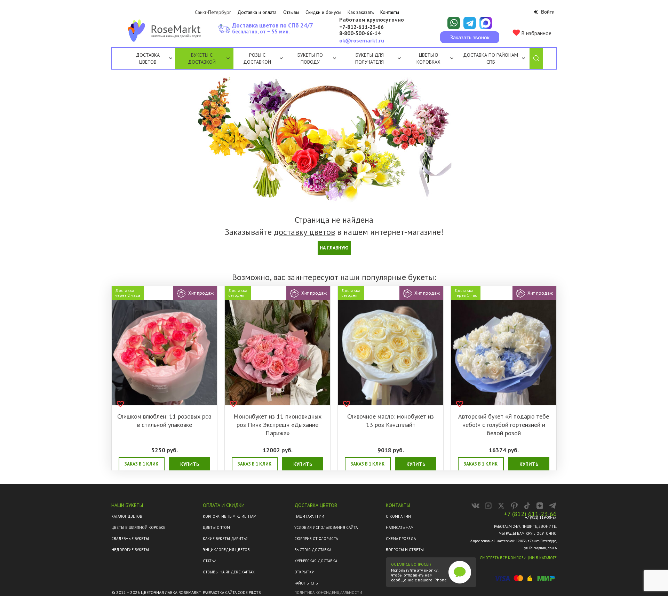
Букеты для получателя (369, 58)
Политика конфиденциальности (328, 592)
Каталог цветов (126, 516)
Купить (189, 464)
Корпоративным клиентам (229, 516)
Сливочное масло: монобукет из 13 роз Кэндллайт (390, 420)
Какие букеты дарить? (225, 538)
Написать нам (400, 527)
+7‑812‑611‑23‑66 (361, 27)
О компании (398, 516)
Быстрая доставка (312, 549)
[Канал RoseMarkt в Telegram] (553, 506)
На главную (334, 248)
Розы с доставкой (257, 58)
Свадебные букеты (130, 538)
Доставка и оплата (257, 12)
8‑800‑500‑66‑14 (360, 33)
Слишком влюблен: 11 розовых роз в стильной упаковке (164, 420)
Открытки (304, 572)
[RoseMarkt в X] (501, 506)
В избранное (535, 33)
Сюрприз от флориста (316, 538)
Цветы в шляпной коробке (138, 527)
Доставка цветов (148, 58)
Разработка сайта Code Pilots (232, 592)
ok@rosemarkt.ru (361, 40)
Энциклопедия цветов (226, 549)
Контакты (389, 12)
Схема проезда (401, 538)
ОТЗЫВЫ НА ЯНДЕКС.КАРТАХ (229, 572)
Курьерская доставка (315, 560)
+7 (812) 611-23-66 (530, 513)
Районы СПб (306, 583)
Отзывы (291, 12)
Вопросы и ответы (405, 549)
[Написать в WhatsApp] (453, 23)
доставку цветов (304, 232)
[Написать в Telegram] (469, 23)
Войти (547, 12)
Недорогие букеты (130, 549)
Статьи (209, 560)
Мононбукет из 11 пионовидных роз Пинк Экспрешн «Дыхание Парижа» (277, 424)
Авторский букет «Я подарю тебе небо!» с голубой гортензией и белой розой (503, 424)
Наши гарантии (309, 516)
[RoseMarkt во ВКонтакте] (475, 506)
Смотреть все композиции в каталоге (518, 557)
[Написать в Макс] (485, 23)
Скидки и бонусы (323, 12)
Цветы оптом (216, 527)
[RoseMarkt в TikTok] (527, 506)
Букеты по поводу (310, 58)
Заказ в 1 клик (141, 464)
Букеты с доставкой (202, 58)
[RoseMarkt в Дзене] (540, 506)
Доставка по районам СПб (490, 58)
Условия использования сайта (326, 527)
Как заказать (361, 12)
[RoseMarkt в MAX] (488, 506)
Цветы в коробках (428, 58)
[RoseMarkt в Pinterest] (514, 506)
